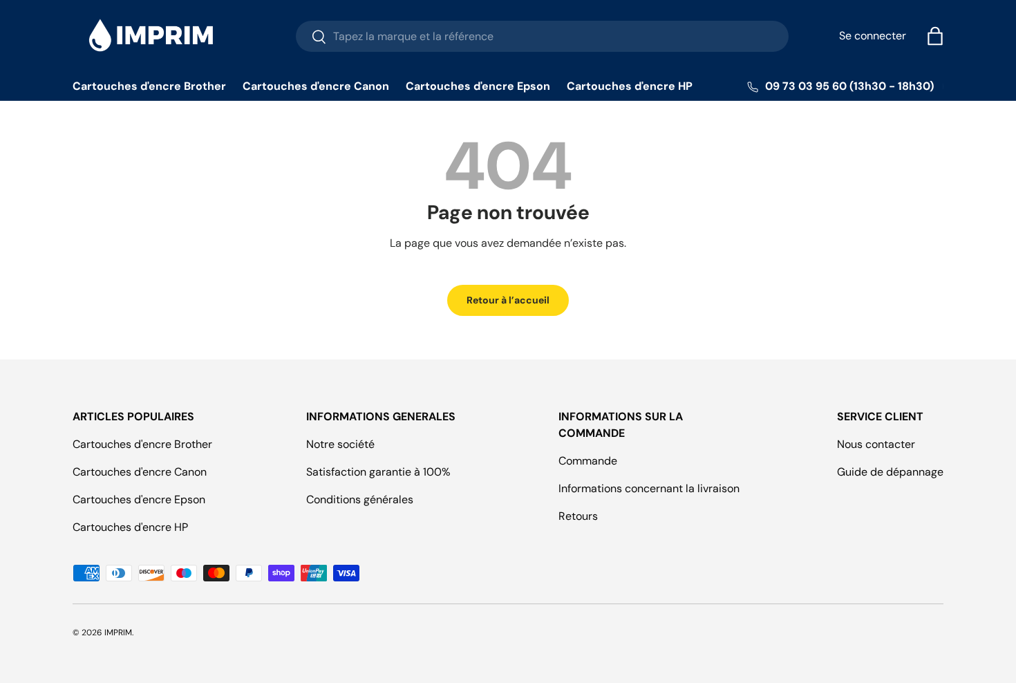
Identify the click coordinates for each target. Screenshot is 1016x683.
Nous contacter (876, 444)
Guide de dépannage (890, 472)
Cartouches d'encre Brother (149, 86)
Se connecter (872, 35)
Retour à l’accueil (508, 300)
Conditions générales (359, 499)
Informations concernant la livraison (649, 488)
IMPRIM (118, 632)
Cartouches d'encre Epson (478, 86)
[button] (935, 36)
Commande (587, 460)
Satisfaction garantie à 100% (378, 472)
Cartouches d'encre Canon (316, 86)
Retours (578, 516)
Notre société (340, 444)
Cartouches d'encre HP (630, 86)
